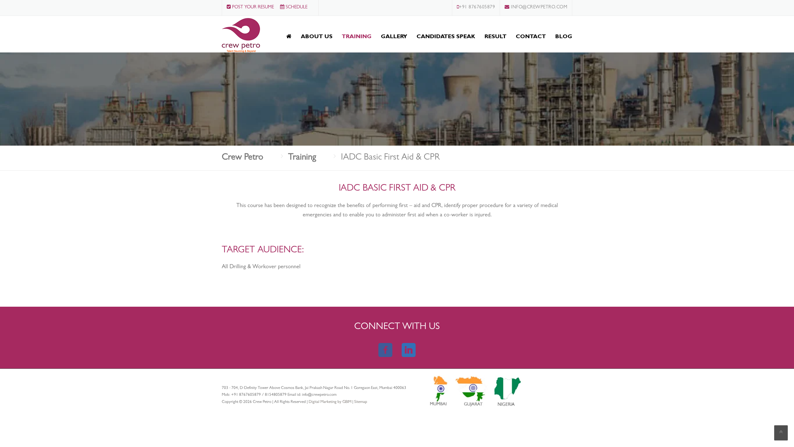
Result (495, 36)
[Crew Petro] (241, 35)
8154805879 (276, 395)
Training (357, 36)
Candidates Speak (446, 36)
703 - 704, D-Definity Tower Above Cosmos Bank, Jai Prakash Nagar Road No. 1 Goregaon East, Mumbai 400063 (314, 388)
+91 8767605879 (477, 7)
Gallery (394, 36)
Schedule (295, 7)
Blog (563, 36)
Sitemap (360, 402)
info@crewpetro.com (539, 7)
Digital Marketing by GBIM (330, 402)
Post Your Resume (252, 7)
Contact (531, 36)
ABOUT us (316, 36)
